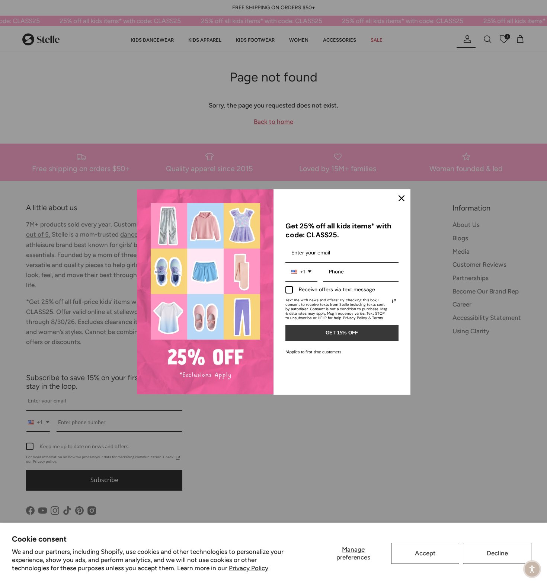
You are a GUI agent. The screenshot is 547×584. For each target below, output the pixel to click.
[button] (532, 569)
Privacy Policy (248, 568)
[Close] (401, 198)
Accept (425, 553)
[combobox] (301, 272)
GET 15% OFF (342, 333)
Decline (497, 553)
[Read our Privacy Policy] (394, 301)
